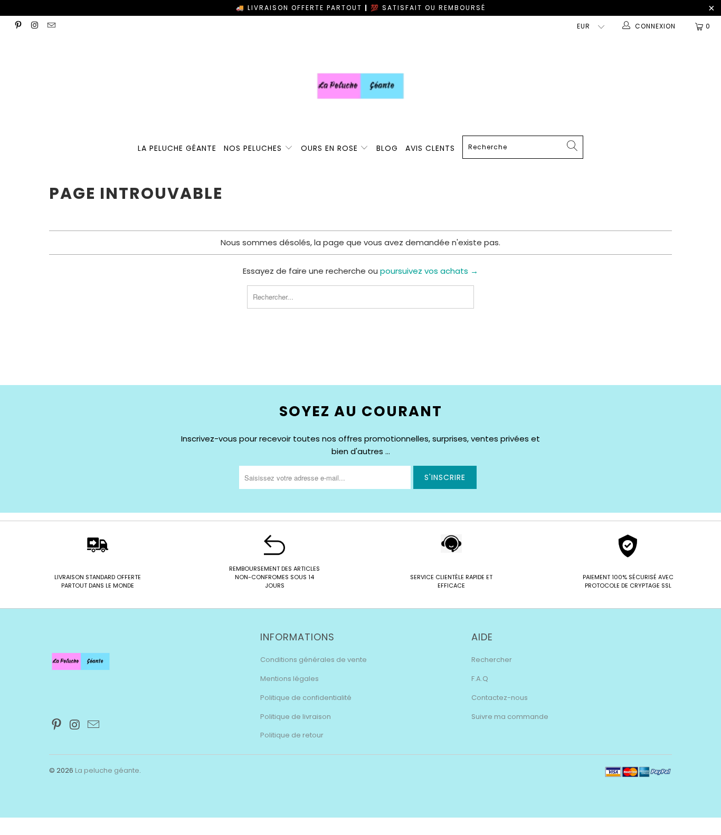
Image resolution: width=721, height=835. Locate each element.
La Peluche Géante (177, 148)
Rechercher (491, 660)
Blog (387, 148)
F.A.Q (479, 679)
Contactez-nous (499, 698)
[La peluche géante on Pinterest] (17, 26)
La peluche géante (107, 770)
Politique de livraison (295, 717)
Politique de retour (292, 735)
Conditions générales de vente (313, 660)
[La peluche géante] (360, 86)
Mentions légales (289, 679)
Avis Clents (430, 148)
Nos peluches (254, 148)
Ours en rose (330, 148)
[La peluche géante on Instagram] (34, 26)
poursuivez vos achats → (429, 270)
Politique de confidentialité (306, 698)
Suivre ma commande (509, 717)
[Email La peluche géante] (50, 26)
